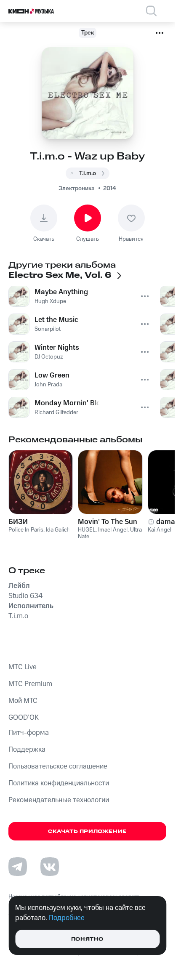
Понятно (87, 939)
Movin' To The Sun (107, 522)
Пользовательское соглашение (57, 766)
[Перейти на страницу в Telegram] (17, 866)
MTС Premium (30, 684)
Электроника (77, 188)
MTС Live (22, 667)
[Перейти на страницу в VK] (49, 866)
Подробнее (67, 918)
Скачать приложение (87, 831)
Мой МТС (22, 701)
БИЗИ (18, 522)
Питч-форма (28, 733)
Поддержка (26, 750)
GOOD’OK (23, 718)
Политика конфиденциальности (58, 783)
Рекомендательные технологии (58, 800)
